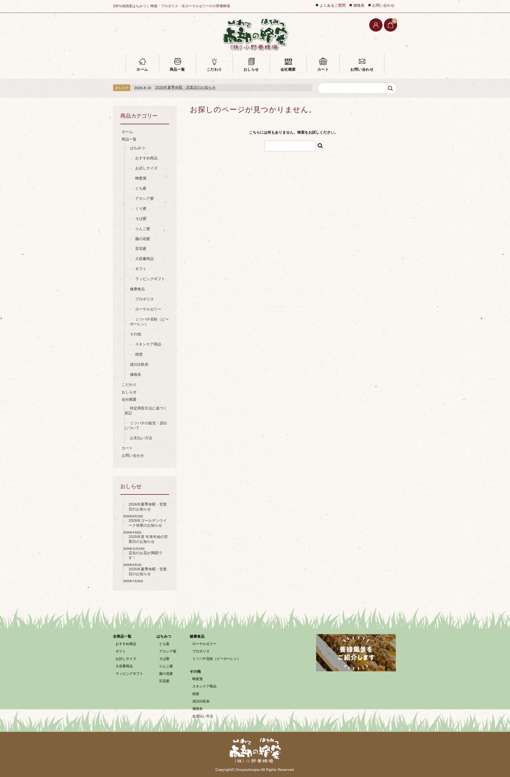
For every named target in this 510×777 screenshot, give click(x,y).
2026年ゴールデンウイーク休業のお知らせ (148, 522)
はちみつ (137, 148)
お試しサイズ (146, 168)
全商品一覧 (122, 636)
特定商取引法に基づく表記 (146, 410)
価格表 (358, 5)
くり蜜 (140, 208)
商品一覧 (177, 69)
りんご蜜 (142, 229)
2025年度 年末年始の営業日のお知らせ (148, 539)
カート (323, 69)
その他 (135, 334)
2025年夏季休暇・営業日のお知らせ (148, 571)
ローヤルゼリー (148, 309)
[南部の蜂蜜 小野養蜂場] (255, 34)
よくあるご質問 (333, 5)
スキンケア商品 (148, 344)
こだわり (214, 69)
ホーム (142, 69)
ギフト (140, 269)
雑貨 (139, 354)
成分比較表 (139, 364)
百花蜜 (140, 248)
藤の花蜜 (142, 239)
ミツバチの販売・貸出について (146, 425)
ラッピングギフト (150, 279)
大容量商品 (144, 259)
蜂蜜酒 (140, 178)
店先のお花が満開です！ (145, 555)
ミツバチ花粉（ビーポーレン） (149, 321)
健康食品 (137, 289)
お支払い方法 (141, 438)
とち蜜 (140, 188)
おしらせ (251, 69)
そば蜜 (140, 218)
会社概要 (288, 69)
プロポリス (144, 299)
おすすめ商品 (146, 158)
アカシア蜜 (144, 198)
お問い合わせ (361, 69)
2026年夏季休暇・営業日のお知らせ (185, 87)
